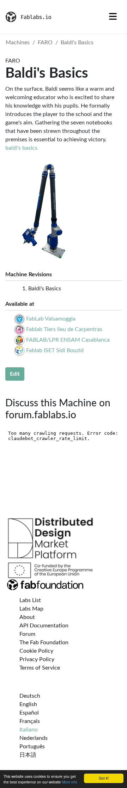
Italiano (28, 729)
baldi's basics (21, 148)
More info (69, 781)
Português (32, 746)
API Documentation (43, 625)
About (27, 617)
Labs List (30, 600)
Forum (27, 634)
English (28, 704)
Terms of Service (39, 668)
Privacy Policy (36, 659)
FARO (45, 42)
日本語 (27, 755)
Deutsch (29, 696)
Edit (15, 374)
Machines (18, 42)
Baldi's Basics (77, 42)
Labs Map (31, 609)
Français (29, 721)
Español (29, 713)
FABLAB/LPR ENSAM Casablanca (68, 340)
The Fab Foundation (43, 642)
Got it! (104, 778)
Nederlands (33, 738)
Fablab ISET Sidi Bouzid (55, 350)
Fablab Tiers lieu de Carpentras (64, 329)
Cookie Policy (36, 651)
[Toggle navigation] (112, 17)
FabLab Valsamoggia (50, 319)
